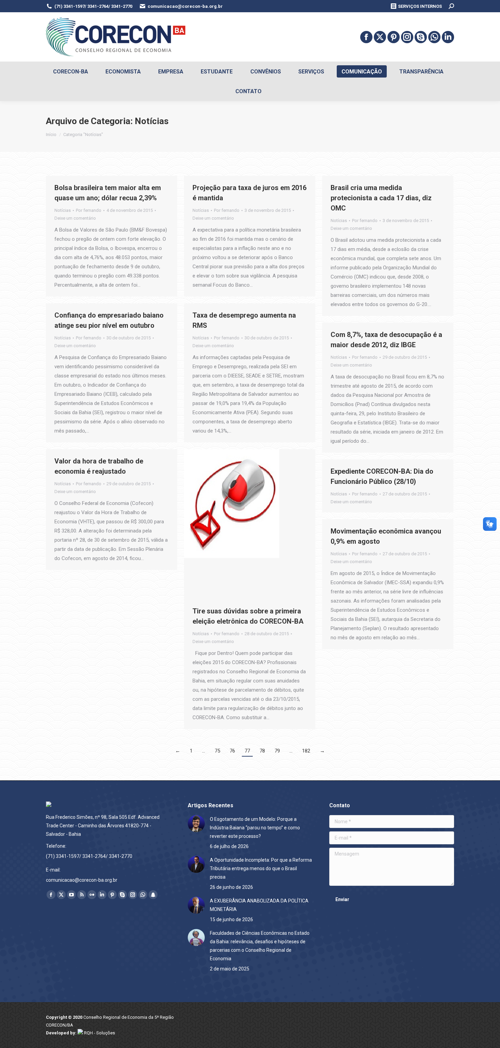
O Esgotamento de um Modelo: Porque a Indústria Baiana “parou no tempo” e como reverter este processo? (255, 827)
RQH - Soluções (99, 1032)
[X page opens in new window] (380, 37)
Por (88, 210)
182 (306, 751)
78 (262, 751)
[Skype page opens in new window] (421, 37)
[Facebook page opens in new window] (366, 37)
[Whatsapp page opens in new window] (434, 37)
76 (232, 751)
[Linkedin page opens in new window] (448, 37)
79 (277, 751)
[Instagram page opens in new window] (407, 37)
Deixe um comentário (75, 218)
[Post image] (196, 823)
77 (247, 751)
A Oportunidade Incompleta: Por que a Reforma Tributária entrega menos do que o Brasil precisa (261, 868)
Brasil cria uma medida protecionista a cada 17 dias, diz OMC (381, 198)
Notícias (62, 210)
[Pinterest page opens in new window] (393, 37)
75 (217, 751)
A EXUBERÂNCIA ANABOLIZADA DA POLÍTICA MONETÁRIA (259, 905)
